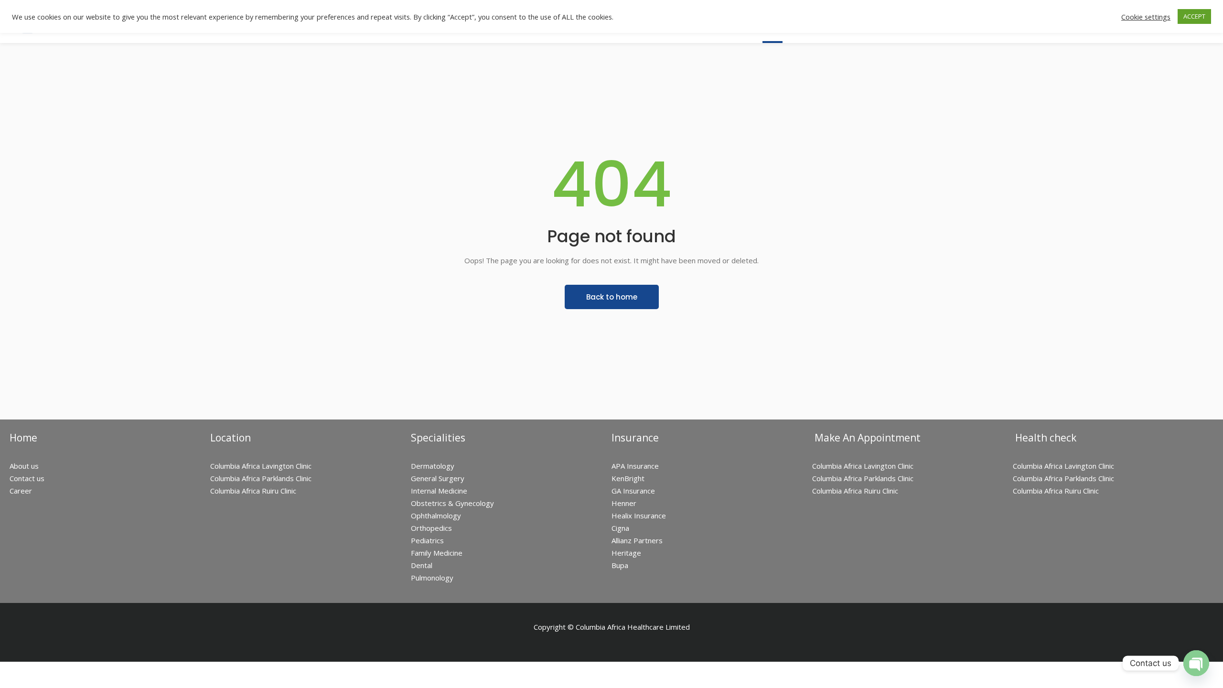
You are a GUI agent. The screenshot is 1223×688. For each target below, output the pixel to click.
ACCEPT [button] (1194, 16)
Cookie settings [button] (1145, 16)
